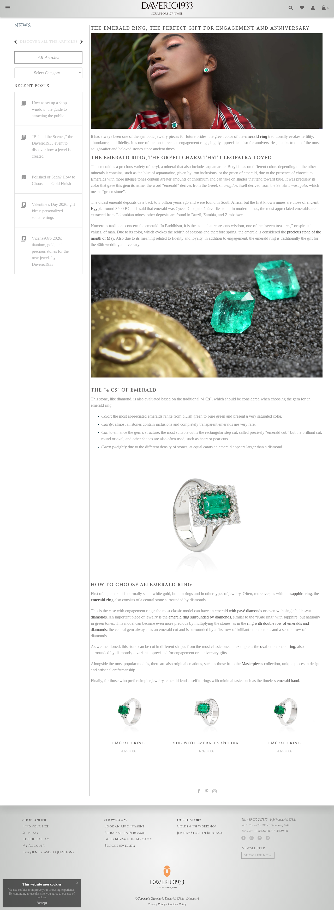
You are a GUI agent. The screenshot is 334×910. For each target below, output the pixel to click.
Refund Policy (35, 839)
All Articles (48, 57)
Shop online (34, 820)
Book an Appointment (124, 826)
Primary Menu (7, 8)
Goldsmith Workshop (197, 826)
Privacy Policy (156, 904)
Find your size (35, 826)
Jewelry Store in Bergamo (200, 833)
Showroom (115, 820)
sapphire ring (301, 593)
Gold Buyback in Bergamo (128, 839)
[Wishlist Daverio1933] (302, 8)
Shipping (30, 833)
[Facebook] (198, 791)
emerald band (288, 680)
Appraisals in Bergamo (125, 833)
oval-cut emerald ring (277, 646)
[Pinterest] (206, 791)
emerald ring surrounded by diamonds (200, 617)
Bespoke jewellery (120, 846)
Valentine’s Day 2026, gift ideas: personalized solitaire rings (53, 211)
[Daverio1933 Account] (313, 8)
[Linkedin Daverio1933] (267, 838)
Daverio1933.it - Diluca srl (182, 898)
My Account (33, 846)
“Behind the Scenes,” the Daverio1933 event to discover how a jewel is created (52, 146)
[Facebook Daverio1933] (243, 838)
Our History (189, 820)
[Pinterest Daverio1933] (259, 838)
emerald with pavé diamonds (238, 611)
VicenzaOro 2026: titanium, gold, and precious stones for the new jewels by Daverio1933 (50, 251)
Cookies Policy (177, 904)
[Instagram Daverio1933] (214, 791)
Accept (42, 903)
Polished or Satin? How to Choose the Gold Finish (53, 180)
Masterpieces (252, 663)
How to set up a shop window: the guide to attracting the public (49, 109)
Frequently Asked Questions (48, 852)
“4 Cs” (206, 399)
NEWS (22, 25)
